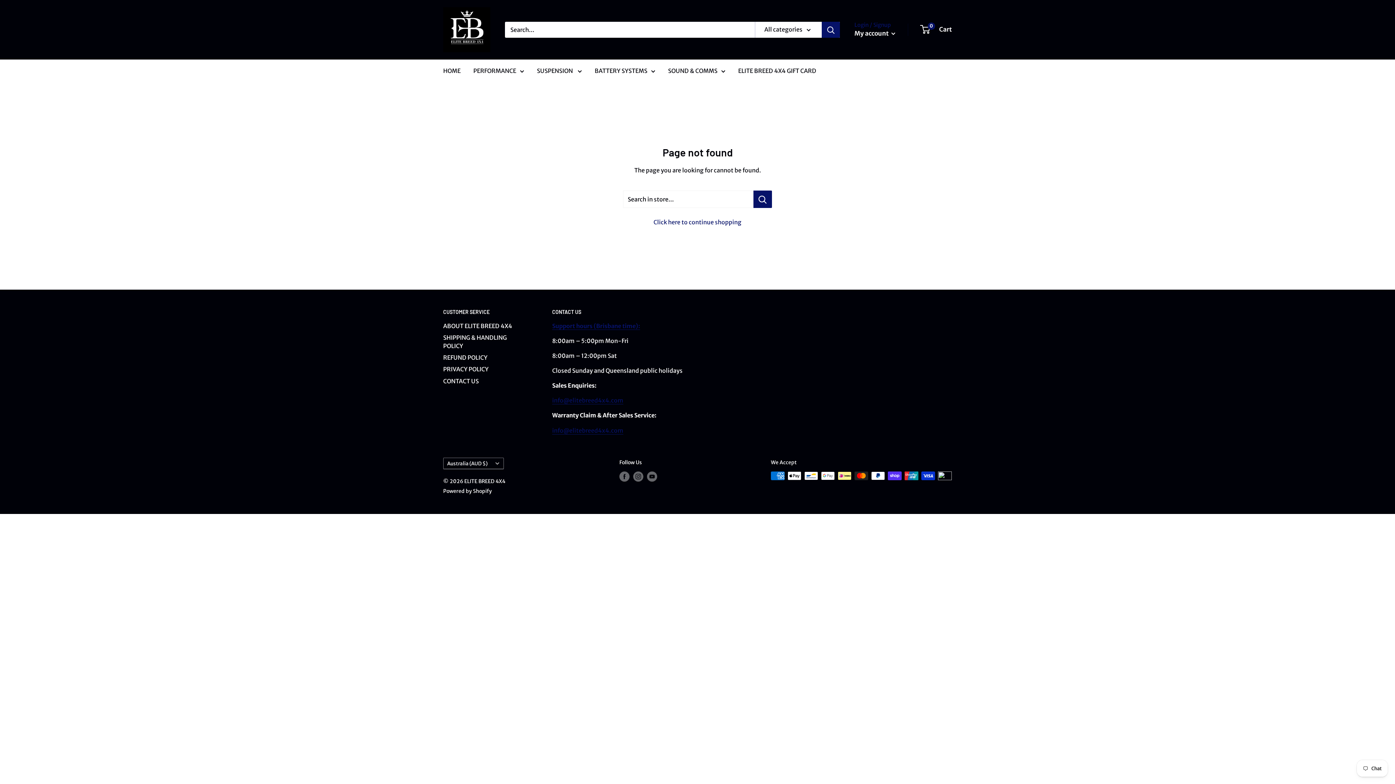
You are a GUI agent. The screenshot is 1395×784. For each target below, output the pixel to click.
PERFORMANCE (494, 70)
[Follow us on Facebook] (624, 476)
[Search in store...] (762, 199)
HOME (452, 70)
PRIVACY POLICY (466, 369)
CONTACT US (461, 381)
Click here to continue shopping (697, 222)
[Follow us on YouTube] (652, 476)
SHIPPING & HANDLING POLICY (475, 341)
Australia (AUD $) (467, 464)
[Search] (831, 30)
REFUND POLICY (465, 357)
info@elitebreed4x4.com (587, 400)
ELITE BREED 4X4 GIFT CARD (777, 70)
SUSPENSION (555, 70)
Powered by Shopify (467, 491)
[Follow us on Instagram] (638, 476)
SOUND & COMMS (692, 70)
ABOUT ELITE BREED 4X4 (477, 326)
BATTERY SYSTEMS (621, 70)
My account (872, 33)
